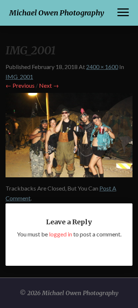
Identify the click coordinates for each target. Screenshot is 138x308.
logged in (60, 234)
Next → (49, 85)
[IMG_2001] (69, 137)
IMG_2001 (19, 76)
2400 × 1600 (102, 66)
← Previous (20, 85)
